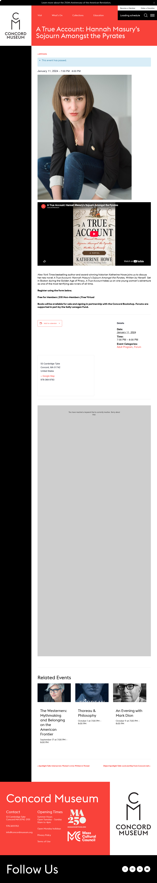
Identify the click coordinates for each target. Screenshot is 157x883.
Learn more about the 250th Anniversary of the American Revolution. (76, 2)
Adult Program (125, 347)
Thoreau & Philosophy (87, 713)
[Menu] (152, 15)
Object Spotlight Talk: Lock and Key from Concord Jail (126, 766)
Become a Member (127, 8)
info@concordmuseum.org (19, 832)
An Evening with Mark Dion (129, 713)
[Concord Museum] (15, 25)
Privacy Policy (44, 835)
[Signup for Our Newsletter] (147, 870)
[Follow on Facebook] (125, 870)
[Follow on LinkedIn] (140, 870)
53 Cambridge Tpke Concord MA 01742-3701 (18, 818)
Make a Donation (148, 8)
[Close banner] (154, 3)
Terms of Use (43, 841)
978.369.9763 (12, 826)
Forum (137, 347)
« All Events (42, 54)
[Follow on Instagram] (132, 870)
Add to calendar (50, 323)
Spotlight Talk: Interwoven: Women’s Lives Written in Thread (63, 766)
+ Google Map (48, 375)
